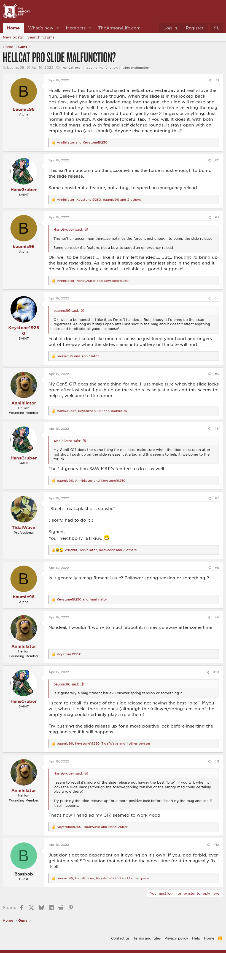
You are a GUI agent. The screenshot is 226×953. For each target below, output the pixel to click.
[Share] (210, 80)
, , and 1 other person (103, 743)
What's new (40, 27)
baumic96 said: (66, 310)
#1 (217, 80)
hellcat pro (71, 67)
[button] (58, 28)
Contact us (120, 938)
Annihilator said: (67, 441)
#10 (216, 672)
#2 (217, 160)
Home (13, 27)
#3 (217, 217)
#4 (216, 298)
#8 (217, 567)
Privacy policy (176, 938)
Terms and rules (147, 938)
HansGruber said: (68, 229)
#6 (216, 428)
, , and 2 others (99, 199)
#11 (216, 761)
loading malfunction (101, 67)
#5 (217, 374)
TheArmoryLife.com (119, 27)
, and (92, 280)
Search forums (41, 37)
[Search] (216, 28)
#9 (216, 617)
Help (196, 938)
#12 (216, 844)
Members (76, 27)
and (82, 142)
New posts (13, 37)
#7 (217, 498)
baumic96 (15, 67)
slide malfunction (136, 67)
